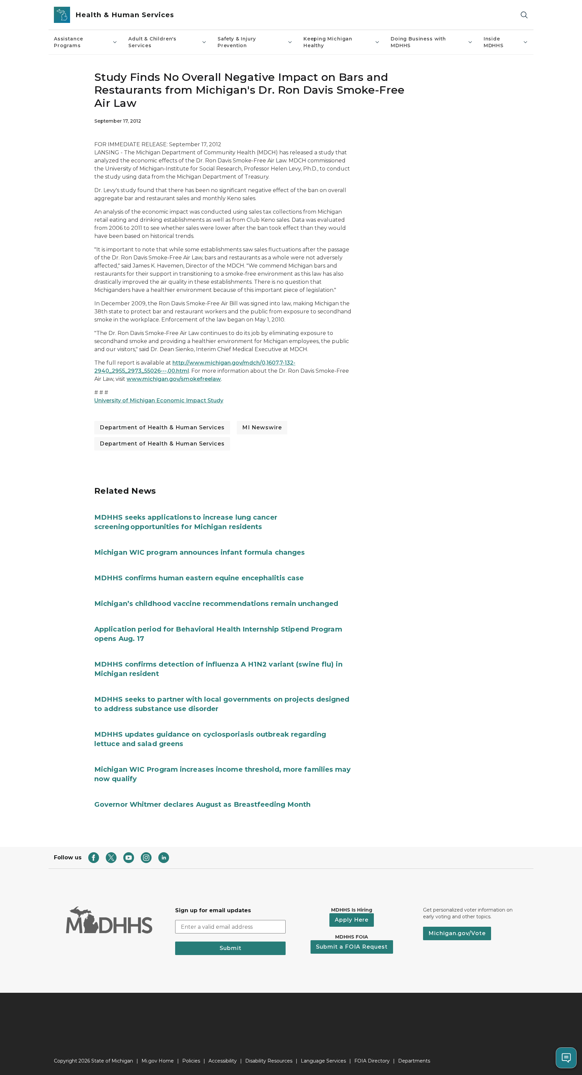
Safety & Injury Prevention (237, 42)
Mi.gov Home (157, 1061)
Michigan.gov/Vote (457, 933)
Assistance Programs (68, 42)
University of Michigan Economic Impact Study (158, 400)
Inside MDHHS (494, 42)
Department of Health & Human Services (162, 427)
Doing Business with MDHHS (418, 42)
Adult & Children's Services (152, 42)
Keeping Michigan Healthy (327, 42)
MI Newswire (262, 427)
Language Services (323, 1061)
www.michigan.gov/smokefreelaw (174, 379)
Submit (230, 948)
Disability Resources (268, 1061)
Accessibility (222, 1061)
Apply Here (351, 920)
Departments (414, 1061)
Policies (191, 1061)
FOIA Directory (372, 1061)
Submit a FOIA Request (352, 947)
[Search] (524, 15)
